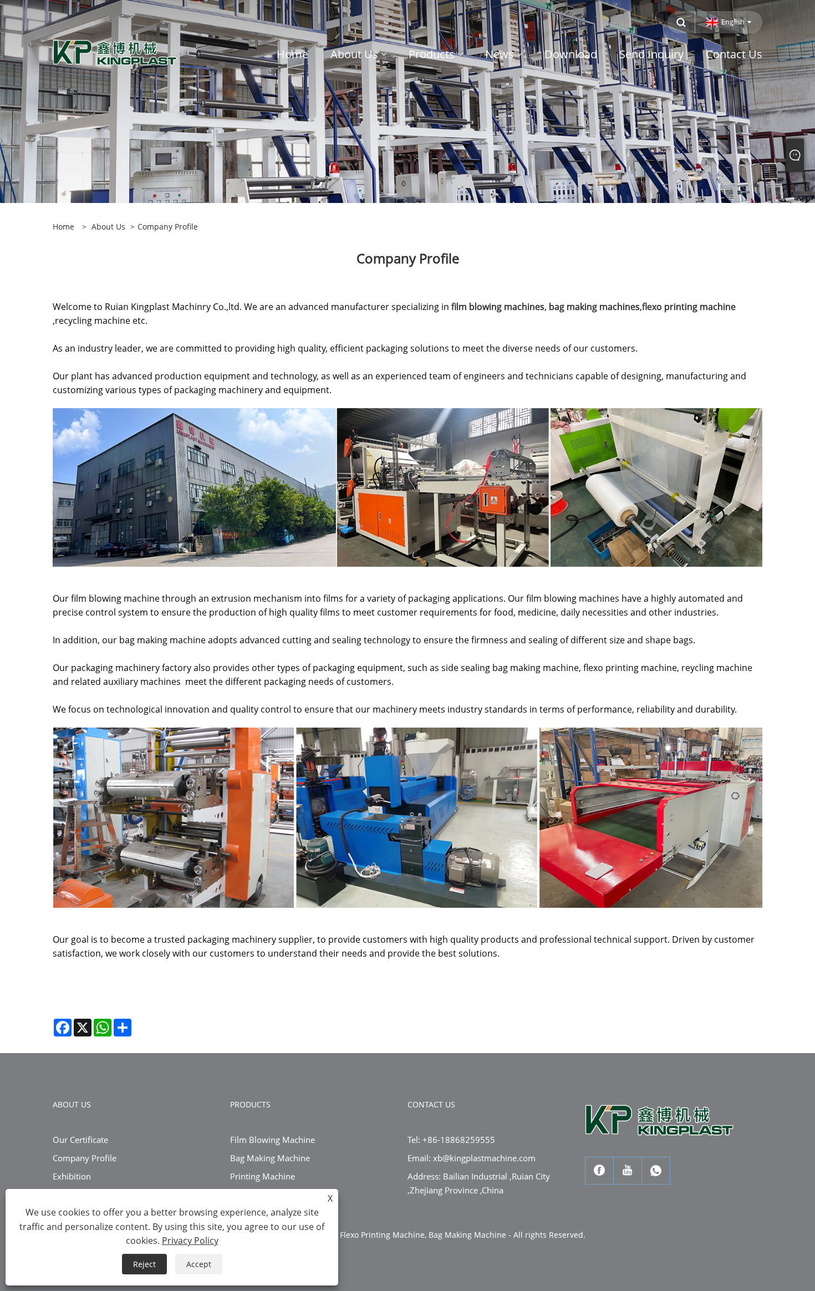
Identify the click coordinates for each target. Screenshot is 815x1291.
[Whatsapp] (655, 1171)
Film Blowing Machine (272, 1139)
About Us (108, 226)
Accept (198, 1264)
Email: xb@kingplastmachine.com (471, 1157)
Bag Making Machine (270, 1157)
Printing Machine (262, 1176)
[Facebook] (599, 1171)
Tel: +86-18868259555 (451, 1139)
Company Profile (84, 1157)
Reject (144, 1264)
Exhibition (72, 1176)
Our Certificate (80, 1139)
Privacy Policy (190, 1240)
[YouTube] (627, 1171)
